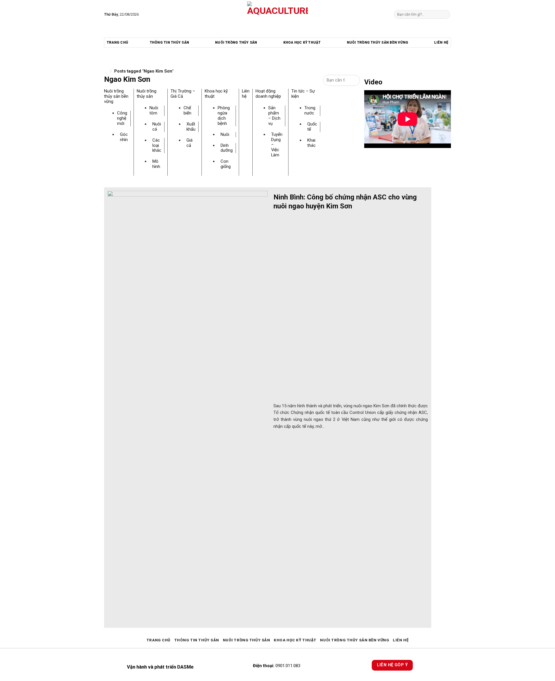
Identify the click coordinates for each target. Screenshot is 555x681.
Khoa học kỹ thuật (302, 42)
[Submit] (445, 14)
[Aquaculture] (278, 14)
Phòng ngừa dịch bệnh (224, 115)
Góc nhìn (124, 137)
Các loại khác (156, 145)
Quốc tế (312, 126)
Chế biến (187, 110)
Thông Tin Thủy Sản (169, 42)
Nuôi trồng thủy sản (236, 42)
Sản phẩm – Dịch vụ (274, 115)
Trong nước (309, 110)
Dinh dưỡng (227, 148)
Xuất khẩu (190, 126)
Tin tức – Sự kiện (303, 93)
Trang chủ (117, 42)
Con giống (226, 164)
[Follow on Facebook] (144, 14)
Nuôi (225, 134)
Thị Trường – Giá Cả (183, 93)
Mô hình (156, 164)
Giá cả (189, 143)
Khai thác (311, 143)
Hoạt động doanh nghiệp (268, 93)
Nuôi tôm (153, 110)
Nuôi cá (156, 126)
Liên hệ (441, 42)
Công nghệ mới (122, 118)
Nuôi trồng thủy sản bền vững (377, 42)
